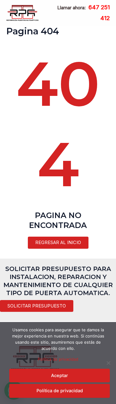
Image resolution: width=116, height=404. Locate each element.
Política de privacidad (58, 359)
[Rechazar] (108, 363)
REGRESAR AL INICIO (58, 242)
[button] (36, 306)
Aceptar (59, 375)
